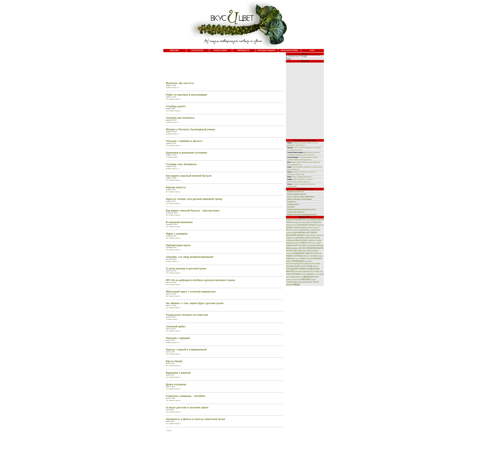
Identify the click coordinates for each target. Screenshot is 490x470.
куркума (296, 243)
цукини (289, 279)
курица (289, 243)
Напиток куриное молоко (296, 194)
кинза (317, 237)
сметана (297, 271)
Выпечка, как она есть (180, 83)
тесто (303, 274)
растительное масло (295, 264)
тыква (321, 274)
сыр (288, 274)
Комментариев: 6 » (173, 87)
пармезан (290, 258)
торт (316, 274)
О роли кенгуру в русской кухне (186, 268)
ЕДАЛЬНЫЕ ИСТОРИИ (289, 50)
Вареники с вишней (178, 372)
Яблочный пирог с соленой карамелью (191, 291)
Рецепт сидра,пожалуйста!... (302, 177)
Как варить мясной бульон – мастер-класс (193, 210)
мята (309, 250)
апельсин (290, 220)
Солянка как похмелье (180, 117)
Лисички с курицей (178, 338)
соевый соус (308, 271)
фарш (293, 277)
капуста (320, 235)
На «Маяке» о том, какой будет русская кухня (194, 303)
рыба (297, 266)
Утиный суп (291, 202)
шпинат (309, 282)
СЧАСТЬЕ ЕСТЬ (197, 50)
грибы (303, 227)
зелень (289, 232)
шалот (313, 279)
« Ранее (169, 430)
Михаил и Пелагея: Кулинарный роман (190, 129)
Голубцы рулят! (176, 106)
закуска (295, 230)
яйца (296, 284)
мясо (304, 250)
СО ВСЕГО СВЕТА (220, 50)
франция (308, 276)
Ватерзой (290, 207)
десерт (309, 227)
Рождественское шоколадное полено (301, 209)
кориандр (290, 240)
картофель (300, 238)
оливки (289, 253)
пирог (288, 261)
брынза (310, 222)
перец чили (306, 258)
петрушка (317, 258)
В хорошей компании (179, 222)
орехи (320, 256)
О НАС (312, 50)
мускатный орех (294, 250)
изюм (294, 232)
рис (318, 263)
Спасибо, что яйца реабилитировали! (189, 256)
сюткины (295, 273)
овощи (315, 250)
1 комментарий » (172, 157)
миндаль (294, 248)
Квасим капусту (176, 187)
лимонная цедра (314, 243)
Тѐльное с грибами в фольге (184, 141)
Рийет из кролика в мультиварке (186, 94)
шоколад (301, 282)
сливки (302, 268)
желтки (289, 230)
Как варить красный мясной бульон (188, 175)
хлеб (316, 277)
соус (316, 271)
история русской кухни (301, 233)
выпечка (303, 224)
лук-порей (310, 245)
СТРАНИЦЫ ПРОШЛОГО (266, 50)
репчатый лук (310, 263)
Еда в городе (174, 361)
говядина (312, 225)
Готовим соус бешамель (181, 164)
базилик (299, 220)
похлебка (308, 261)
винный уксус (292, 225)
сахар (309, 266)
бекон (314, 219)
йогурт (313, 235)
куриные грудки (315, 240)
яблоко (289, 284)
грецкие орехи (293, 227)
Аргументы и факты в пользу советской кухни (195, 419)
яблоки (316, 282)
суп (321, 271)
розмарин (290, 266)
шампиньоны (291, 282)
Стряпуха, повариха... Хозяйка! (185, 396)
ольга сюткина (310, 256)
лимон (303, 242)
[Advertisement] (222, 65)
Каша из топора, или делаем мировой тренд (194, 199)
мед (288, 248)
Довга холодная (176, 384)
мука (320, 247)
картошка (309, 237)
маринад (319, 245)
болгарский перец (299, 222)
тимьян (310, 274)
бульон (317, 222)
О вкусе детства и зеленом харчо (187, 407)
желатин (316, 227)
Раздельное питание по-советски (187, 314)
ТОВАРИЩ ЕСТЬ (243, 50)
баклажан (306, 220)
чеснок (305, 279)
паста (298, 258)
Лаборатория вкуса (178, 245)
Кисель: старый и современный (186, 349)
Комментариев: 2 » (173, 169)
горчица (320, 225)
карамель (290, 238)
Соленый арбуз (175, 326)
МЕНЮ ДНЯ (174, 50)
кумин (305, 240)
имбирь (302, 232)
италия (307, 235)
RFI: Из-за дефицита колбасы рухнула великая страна (200, 280)
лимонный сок (293, 245)
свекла (315, 266)
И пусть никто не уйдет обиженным (300, 197)
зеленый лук (314, 230)
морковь (312, 247)
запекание (304, 230)
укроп (288, 277)
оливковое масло (302, 253)
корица (298, 240)
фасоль (299, 277)
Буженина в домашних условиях (186, 152)
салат (303, 266)
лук (303, 245)
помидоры (298, 260)
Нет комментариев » (173, 99)
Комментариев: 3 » (173, 122)
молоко (303, 247)
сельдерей (291, 268)
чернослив (296, 279)
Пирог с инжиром (177, 233)
